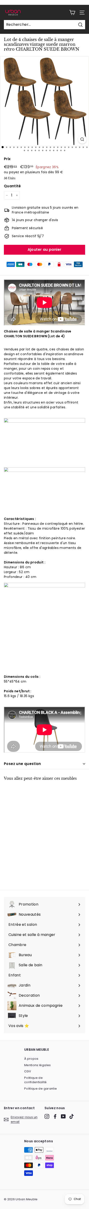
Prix (7, 158)
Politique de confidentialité (35, 1080)
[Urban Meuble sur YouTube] (63, 1116)
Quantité (12, 186)
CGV (27, 1071)
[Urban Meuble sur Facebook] (55, 1116)
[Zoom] (82, 139)
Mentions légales (37, 1065)
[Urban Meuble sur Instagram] (46, 1116)
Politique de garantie (40, 1088)
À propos (31, 1058)
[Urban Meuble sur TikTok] (71, 1116)
